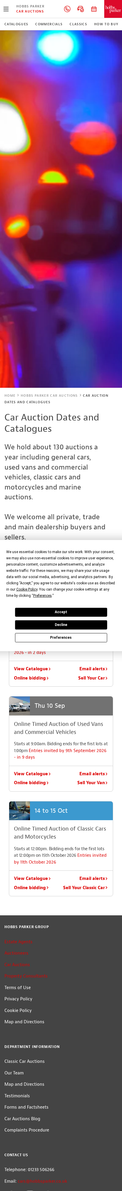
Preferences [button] (42, 595)
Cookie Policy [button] (26, 589)
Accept (61, 612)
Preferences (61, 637)
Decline (61, 625)
